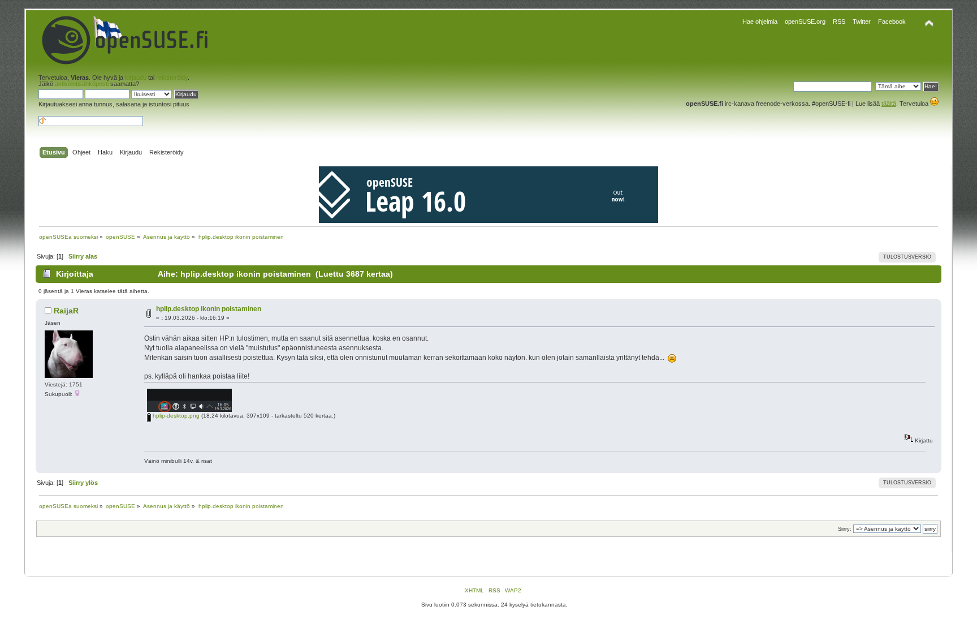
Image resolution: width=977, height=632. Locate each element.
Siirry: (844, 529)
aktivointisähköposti (82, 83)
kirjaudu (135, 77)
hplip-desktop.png (175, 415)
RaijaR (66, 310)
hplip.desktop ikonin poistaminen (208, 309)
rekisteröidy (172, 77)
